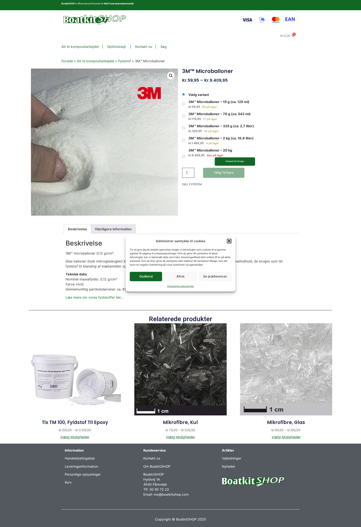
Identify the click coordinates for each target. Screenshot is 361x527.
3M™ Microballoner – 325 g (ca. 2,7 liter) (221, 126)
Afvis (180, 276)
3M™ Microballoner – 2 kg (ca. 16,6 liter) (221, 138)
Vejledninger (231, 458)
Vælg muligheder (74, 437)
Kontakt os (143, 47)
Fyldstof (124, 61)
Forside (67, 61)
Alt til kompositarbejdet (80, 47)
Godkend (146, 276)
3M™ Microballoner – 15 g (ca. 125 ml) (218, 101)
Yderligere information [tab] (113, 229)
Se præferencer (215, 276)
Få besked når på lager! (234, 161)
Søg (163, 47)
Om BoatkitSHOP (156, 466)
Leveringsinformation (81, 466)
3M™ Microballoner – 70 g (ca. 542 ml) (219, 114)
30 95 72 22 (159, 489)
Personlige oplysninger (180, 286)
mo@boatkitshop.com (171, 494)
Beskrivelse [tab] (77, 229)
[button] (229, 241)
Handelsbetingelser (80, 458)
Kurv (68, 482)
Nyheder (228, 466)
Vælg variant (198, 94)
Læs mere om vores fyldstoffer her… (94, 297)
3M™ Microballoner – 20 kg (210, 150)
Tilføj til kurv (224, 172)
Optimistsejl (116, 47)
